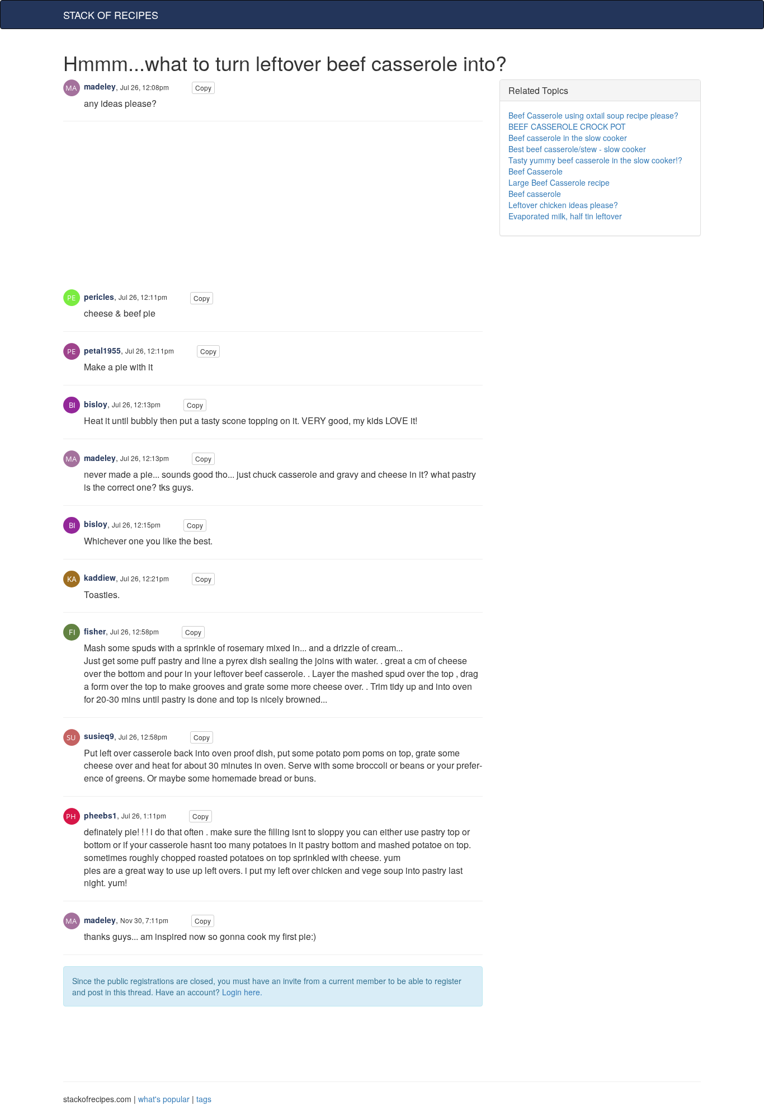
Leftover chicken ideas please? (563, 204)
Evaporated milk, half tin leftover (565, 216)
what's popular (164, 1098)
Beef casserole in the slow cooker (567, 137)
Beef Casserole (535, 171)
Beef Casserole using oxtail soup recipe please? (593, 115)
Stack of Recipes (110, 14)
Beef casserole (534, 193)
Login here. (242, 992)
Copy (203, 87)
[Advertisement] (273, 211)
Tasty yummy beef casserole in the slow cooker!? (595, 160)
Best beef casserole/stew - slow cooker (577, 148)
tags (203, 1098)
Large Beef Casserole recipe (559, 182)
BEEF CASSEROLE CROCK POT (567, 126)
